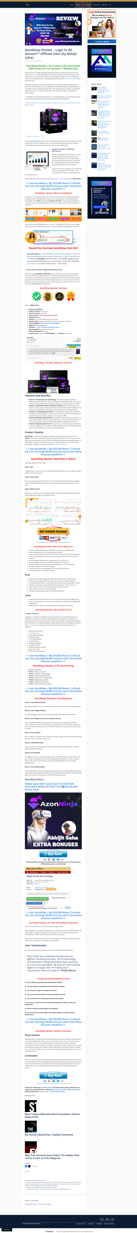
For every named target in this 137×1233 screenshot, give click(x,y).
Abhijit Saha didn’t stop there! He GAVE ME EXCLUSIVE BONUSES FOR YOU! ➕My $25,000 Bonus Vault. (51, 786)
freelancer (52, 224)
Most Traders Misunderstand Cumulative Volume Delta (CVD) (104, 90)
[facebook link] (112, 1219)
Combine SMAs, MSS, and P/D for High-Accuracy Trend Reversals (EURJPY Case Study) (104, 157)
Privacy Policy (81, 1224)
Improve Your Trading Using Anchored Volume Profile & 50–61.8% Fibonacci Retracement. (104, 124)
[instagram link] (102, 1219)
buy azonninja (46, 1185)
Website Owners (34, 633)
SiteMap (99, 1224)
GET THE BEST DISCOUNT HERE (48, 327)
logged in (36, 1204)
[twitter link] (107, 1219)
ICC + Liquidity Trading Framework (104, 132)
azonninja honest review (36, 1184)
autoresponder (76, 1089)
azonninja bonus (48, 1182)
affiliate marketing (70, 79)
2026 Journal (96, 5)
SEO (43, 706)
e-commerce (61, 179)
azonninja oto (55, 1184)
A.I (82, 5)
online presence (33, 625)
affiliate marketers (61, 444)
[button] (110, 5)
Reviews (88, 5)
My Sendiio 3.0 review (59, 1089)
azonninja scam (38, 1185)
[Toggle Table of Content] (42, 136)
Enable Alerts (6, 1229)
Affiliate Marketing (31, 1180)
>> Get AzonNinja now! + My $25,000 (36, 103)
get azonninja (54, 1185)
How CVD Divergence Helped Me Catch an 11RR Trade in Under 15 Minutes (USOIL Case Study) (104, 114)
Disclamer (91, 1224)
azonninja (29, 1182)
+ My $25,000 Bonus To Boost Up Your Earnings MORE (53, 542)
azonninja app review (37, 1182)
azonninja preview (75, 1184)
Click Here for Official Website (50, 323)
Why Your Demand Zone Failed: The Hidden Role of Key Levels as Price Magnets (103, 104)
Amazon (34, 75)
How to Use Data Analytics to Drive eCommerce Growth (41, 1187)
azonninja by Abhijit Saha (59, 1182)
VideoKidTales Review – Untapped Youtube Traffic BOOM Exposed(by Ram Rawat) (49, 1189)
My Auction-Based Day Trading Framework (105, 96)
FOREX (78, 5)
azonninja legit (47, 1184)
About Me (104, 5)
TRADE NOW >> (101, 69)
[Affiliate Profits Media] (27, 5)
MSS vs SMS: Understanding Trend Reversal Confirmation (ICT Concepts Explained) (104, 167)
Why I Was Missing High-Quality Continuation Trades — (104, 147)
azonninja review (29, 1185)
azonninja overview (64, 1184)
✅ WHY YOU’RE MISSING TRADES (103, 139)
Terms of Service (109, 1224)
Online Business (32, 263)
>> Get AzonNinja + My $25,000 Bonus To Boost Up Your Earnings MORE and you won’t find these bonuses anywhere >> (53, 186)
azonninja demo (71, 1182)
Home (71, 5)
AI (66, 77)
